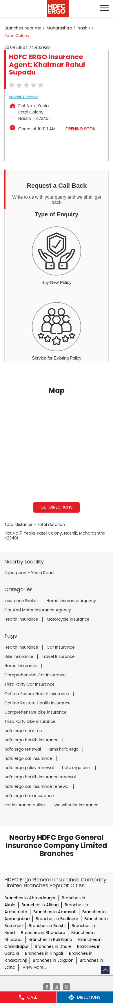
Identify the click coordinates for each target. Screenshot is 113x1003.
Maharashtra (59, 28)
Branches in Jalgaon (53, 960)
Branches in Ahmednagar (30, 898)
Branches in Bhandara (43, 932)
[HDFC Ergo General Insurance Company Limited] (58, 8)
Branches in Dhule (53, 946)
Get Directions (56, 507)
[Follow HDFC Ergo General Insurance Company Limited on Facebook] (46, 986)
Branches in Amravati (54, 912)
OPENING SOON (80, 129)
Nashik (83, 28)
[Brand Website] (66, 986)
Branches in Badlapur (57, 918)
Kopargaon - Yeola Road (29, 573)
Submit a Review (23, 97)
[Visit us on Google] (56, 986)
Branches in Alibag (40, 905)
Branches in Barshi (47, 925)
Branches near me (22, 28)
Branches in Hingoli (44, 953)
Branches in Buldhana (50, 939)
